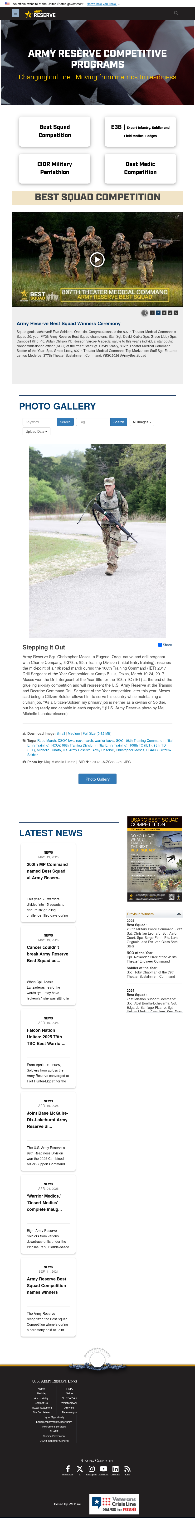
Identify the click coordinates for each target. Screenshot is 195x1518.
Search (65, 421)
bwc (71, 740)
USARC (152, 750)
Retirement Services (54, 1426)
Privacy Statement (41, 1407)
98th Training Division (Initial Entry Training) (94, 745)
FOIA (69, 1388)
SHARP (54, 1431)
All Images (141, 421)
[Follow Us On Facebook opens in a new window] (68, 1470)
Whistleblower (69, 1402)
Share (167, 645)
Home (41, 1388)
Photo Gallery (98, 779)
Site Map (41, 1393)
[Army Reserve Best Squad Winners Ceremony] (97, 259)
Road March (46, 740)
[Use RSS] (127, 1470)
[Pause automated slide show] (144, 313)
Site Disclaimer (41, 1412)
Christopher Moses (130, 750)
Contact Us (41, 1402)
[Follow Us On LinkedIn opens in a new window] (115, 1470)
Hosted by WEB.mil (67, 1504)
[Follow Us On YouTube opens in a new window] (103, 1470)
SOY (119, 740)
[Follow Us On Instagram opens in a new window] (92, 1470)
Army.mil (69, 1407)
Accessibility (41, 1398)
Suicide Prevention (54, 1436)
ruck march (84, 740)
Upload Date (35, 431)
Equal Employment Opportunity (54, 1421)
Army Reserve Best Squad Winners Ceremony (69, 323)
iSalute (69, 1393)
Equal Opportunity (54, 1417)
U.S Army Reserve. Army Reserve (88, 750)
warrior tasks (104, 740)
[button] (104, 3)
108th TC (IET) (140, 745)
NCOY (55, 745)
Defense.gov (69, 1412)
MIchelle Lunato (49, 750)
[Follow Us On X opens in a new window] (80, 1470)
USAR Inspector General (54, 1440)
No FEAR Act (69, 1398)
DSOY (62, 740)
